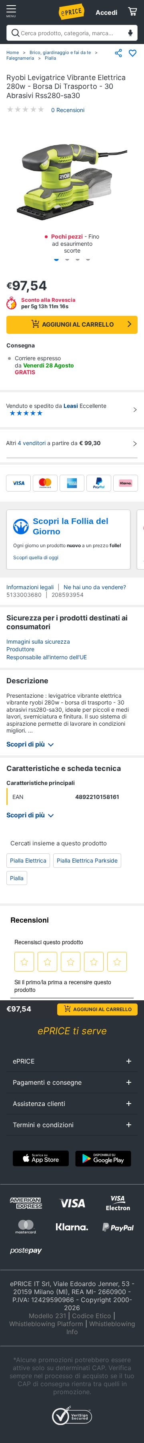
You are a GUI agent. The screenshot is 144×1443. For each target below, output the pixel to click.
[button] (72, 182)
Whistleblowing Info (100, 1328)
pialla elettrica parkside (87, 860)
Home (12, 52)
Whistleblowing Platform (46, 1324)
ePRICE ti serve (72, 1031)
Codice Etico (91, 1316)
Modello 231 (47, 1316)
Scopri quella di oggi (35, 557)
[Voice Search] (130, 34)
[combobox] (72, 33)
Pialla (50, 58)
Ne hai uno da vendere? (95, 587)
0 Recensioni (67, 109)
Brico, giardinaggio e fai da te (60, 52)
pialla (17, 878)
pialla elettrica (28, 860)
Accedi (106, 12)
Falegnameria (20, 58)
